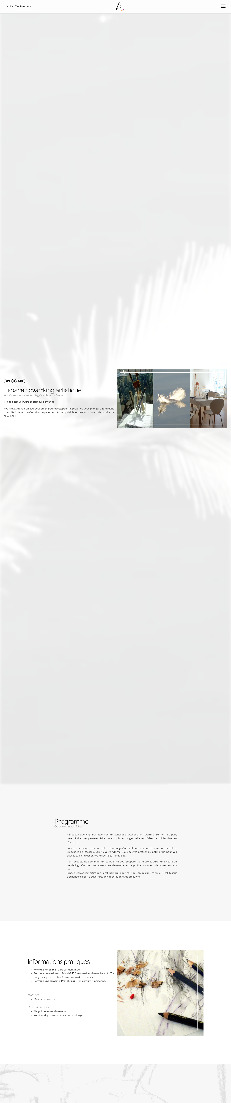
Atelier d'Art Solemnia (18, 6)
